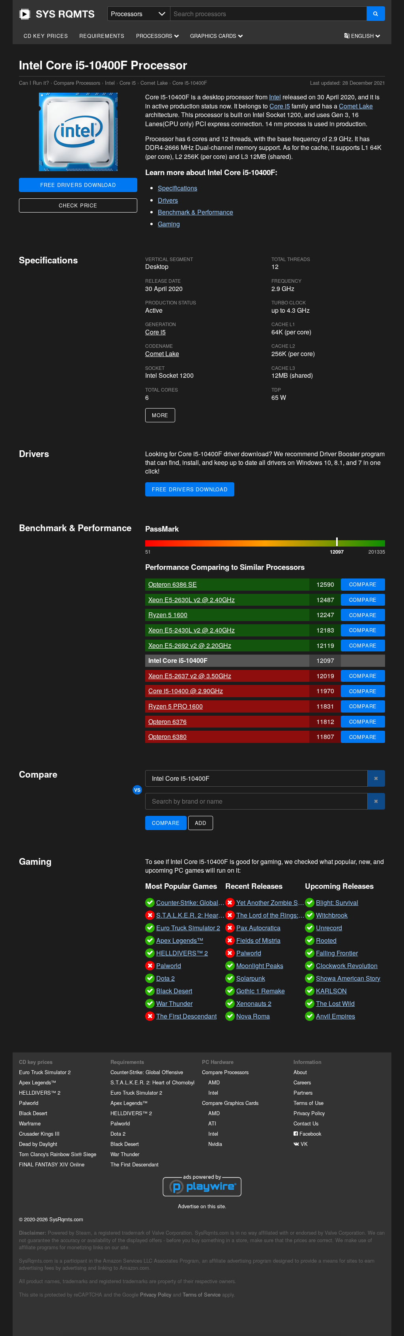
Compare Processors (77, 82)
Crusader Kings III (39, 1133)
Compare (363, 584)
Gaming (169, 223)
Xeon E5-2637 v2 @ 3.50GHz (189, 675)
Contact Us (306, 1123)
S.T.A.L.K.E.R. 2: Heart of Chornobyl (152, 1082)
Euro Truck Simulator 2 (45, 1072)
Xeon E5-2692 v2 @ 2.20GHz (189, 645)
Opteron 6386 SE (172, 584)
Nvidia (215, 1144)
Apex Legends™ (37, 1082)
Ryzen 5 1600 (167, 614)
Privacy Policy (309, 1113)
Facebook (309, 1133)
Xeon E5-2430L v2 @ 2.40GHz (191, 629)
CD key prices (46, 35)
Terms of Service (202, 1294)
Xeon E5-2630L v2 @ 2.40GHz (191, 599)
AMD (214, 1082)
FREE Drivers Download (78, 184)
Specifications (177, 187)
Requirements (102, 35)
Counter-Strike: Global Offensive (146, 1072)
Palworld (28, 1102)
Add (200, 823)
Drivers (168, 200)
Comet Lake (154, 82)
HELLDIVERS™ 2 (39, 1092)
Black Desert (33, 1113)
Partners (303, 1092)
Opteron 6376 (167, 721)
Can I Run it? (57, 14)
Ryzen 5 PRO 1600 (175, 706)
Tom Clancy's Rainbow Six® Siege (57, 1154)
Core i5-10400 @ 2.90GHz (185, 690)
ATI (212, 1123)
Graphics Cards (214, 35)
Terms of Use (309, 1102)
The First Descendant (134, 1164)
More (160, 415)
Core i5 (128, 82)
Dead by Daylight (38, 1144)
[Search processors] (376, 13)
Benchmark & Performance (195, 211)
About (300, 1072)
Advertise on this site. (202, 1206)
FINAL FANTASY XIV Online (51, 1164)
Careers (302, 1082)
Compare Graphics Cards (230, 1102)
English (362, 35)
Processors (155, 35)
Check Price (78, 205)
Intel (110, 82)
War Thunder (124, 1154)
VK (303, 1144)
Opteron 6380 (167, 736)
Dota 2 (117, 1133)
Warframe (30, 1123)
